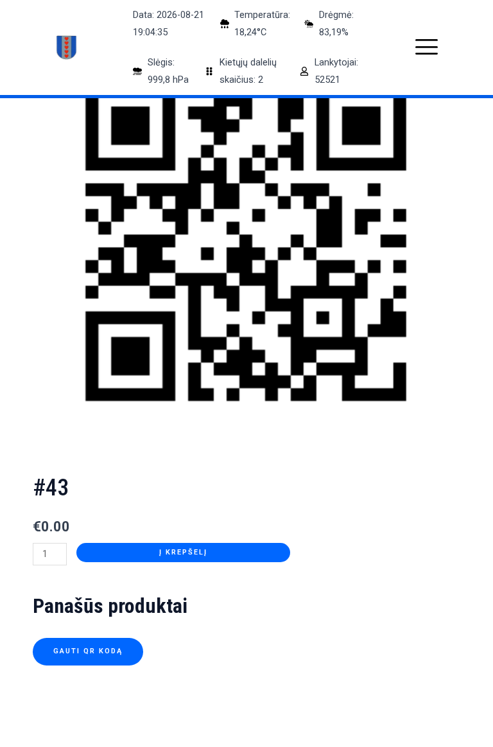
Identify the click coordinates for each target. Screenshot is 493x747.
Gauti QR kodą (88, 651)
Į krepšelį (183, 552)
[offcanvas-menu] (426, 47)
